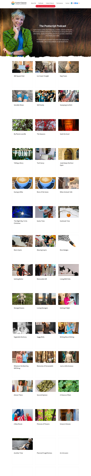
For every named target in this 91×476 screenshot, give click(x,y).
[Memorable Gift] (45, 270)
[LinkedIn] (71, 3)
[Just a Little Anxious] (68, 357)
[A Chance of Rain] (68, 386)
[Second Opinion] (45, 386)
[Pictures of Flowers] (45, 415)
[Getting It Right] (68, 299)
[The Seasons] (45, 125)
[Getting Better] (22, 270)
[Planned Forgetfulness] (45, 444)
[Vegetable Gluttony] (22, 328)
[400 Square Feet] (22, 67)
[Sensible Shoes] (22, 96)
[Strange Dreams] (22, 299)
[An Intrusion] (68, 444)
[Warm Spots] (22, 241)
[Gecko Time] (45, 212)
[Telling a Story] (22, 154)
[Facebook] (75, 3)
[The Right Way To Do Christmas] (22, 212)
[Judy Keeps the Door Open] (68, 154)
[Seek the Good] (68, 125)
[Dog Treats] (68, 67)
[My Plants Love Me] (22, 125)
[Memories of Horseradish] (45, 357)
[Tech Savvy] (45, 154)
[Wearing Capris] (45, 241)
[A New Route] (22, 415)
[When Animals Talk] (68, 183)
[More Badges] (68, 241)
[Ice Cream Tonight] (45, 67)
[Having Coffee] (22, 183)
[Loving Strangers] (45, 299)
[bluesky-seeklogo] (77, 3)
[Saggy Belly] (45, 328)
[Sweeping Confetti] (68, 96)
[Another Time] (22, 444)
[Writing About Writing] (68, 328)
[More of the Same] (45, 183)
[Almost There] (22, 386)
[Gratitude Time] (68, 212)
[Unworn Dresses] (68, 415)
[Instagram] (73, 3)
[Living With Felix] (68, 270)
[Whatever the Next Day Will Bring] (22, 357)
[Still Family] (45, 96)
